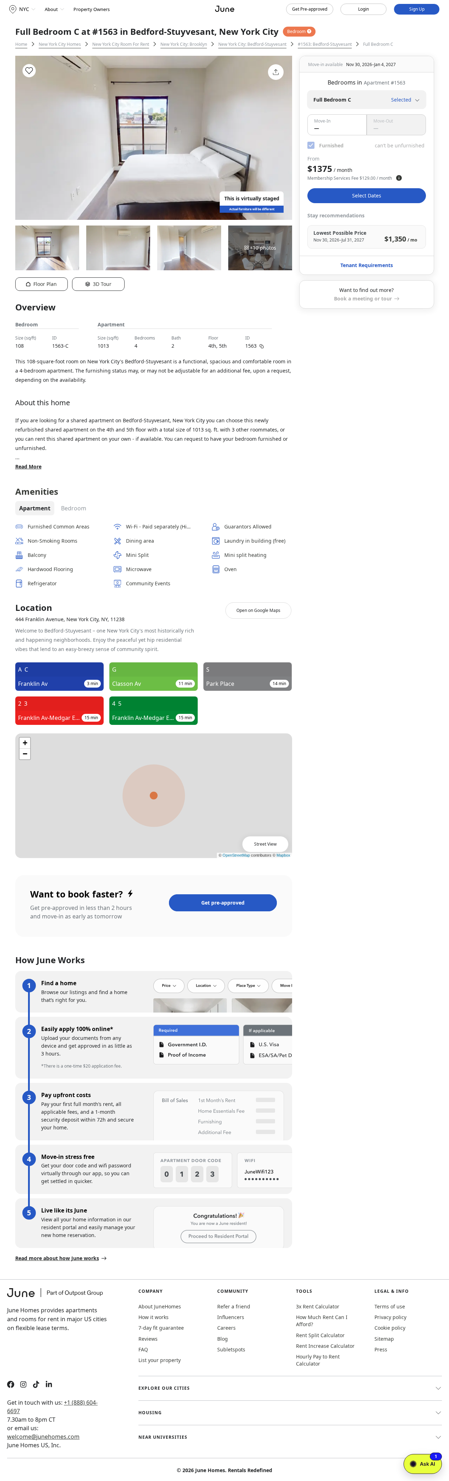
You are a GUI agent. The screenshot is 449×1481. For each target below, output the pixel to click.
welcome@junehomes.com (43, 1437)
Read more (28, 466)
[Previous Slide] (30, 138)
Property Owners (91, 9)
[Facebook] (10, 1385)
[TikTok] (36, 1385)
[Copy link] (261, 345)
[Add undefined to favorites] (29, 70)
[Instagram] (23, 1385)
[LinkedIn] (49, 1385)
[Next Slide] (277, 138)
